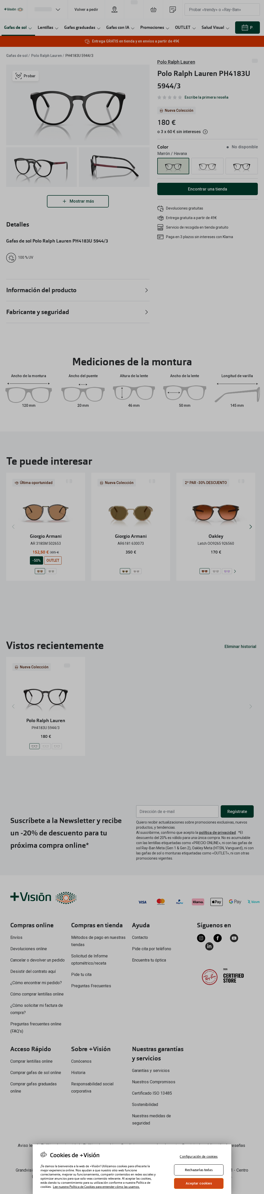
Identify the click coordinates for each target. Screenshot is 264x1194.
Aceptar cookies (199, 1183)
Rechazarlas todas (198, 1170)
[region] (132, 1169)
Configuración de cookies (199, 1156)
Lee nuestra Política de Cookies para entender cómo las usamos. (96, 1187)
